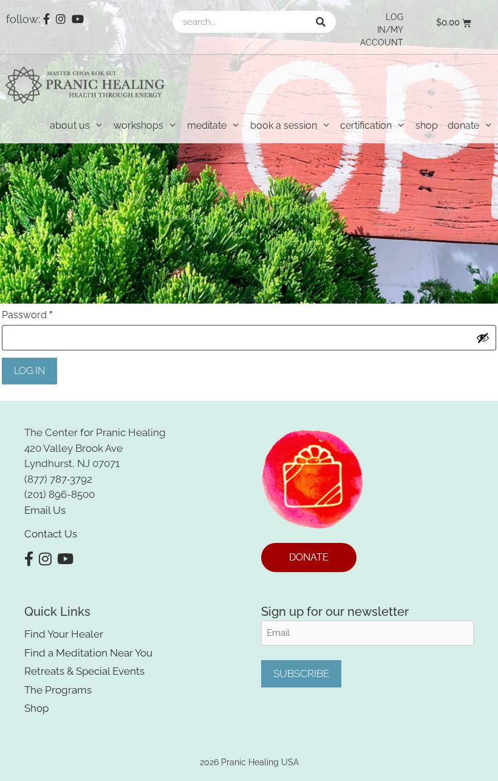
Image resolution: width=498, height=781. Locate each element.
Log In (29, 371)
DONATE (309, 557)
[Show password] (482, 337)
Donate (463, 125)
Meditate (207, 125)
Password (27, 315)
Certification (366, 125)
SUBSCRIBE (301, 673)
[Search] (320, 22)
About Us (70, 125)
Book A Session (283, 125)
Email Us (45, 510)
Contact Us (50, 534)
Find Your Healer (63, 634)
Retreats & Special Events (84, 671)
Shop (426, 125)
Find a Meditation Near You (88, 653)
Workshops (138, 125)
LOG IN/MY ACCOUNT (381, 29)
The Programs (58, 690)
